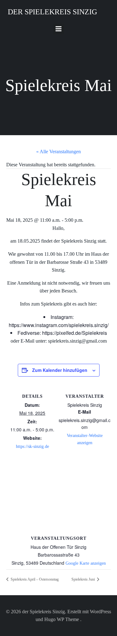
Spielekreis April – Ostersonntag (34, 579)
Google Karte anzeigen (86, 563)
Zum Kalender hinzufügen (59, 370)
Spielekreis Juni (83, 579)
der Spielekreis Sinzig (52, 12)
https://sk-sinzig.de (32, 446)
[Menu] (58, 29)
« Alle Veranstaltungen (58, 151)
